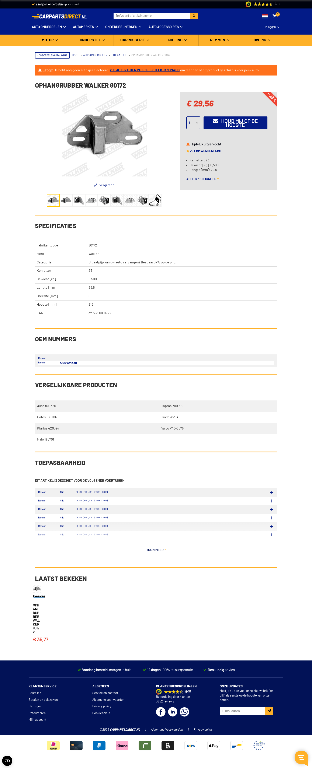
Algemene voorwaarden (108, 699)
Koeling (175, 40)
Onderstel (91, 40)
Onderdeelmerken (121, 27)
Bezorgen (35, 706)
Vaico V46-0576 (172, 428)
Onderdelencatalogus (52, 55)
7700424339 (68, 363)
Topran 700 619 (172, 406)
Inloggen (270, 27)
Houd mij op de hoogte (238, 123)
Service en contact (105, 693)
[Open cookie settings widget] (7, 761)
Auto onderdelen (47, 27)
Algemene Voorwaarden (167, 729)
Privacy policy (101, 706)
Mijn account (37, 719)
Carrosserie (133, 40)
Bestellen (35, 693)
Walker (94, 254)
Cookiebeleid (101, 713)
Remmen (218, 40)
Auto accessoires (164, 27)
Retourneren (37, 713)
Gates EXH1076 (48, 417)
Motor (48, 40)
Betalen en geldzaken (43, 699)
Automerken (83, 27)
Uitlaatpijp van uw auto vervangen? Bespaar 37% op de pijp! (132, 262)
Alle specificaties (201, 179)
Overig (260, 40)
